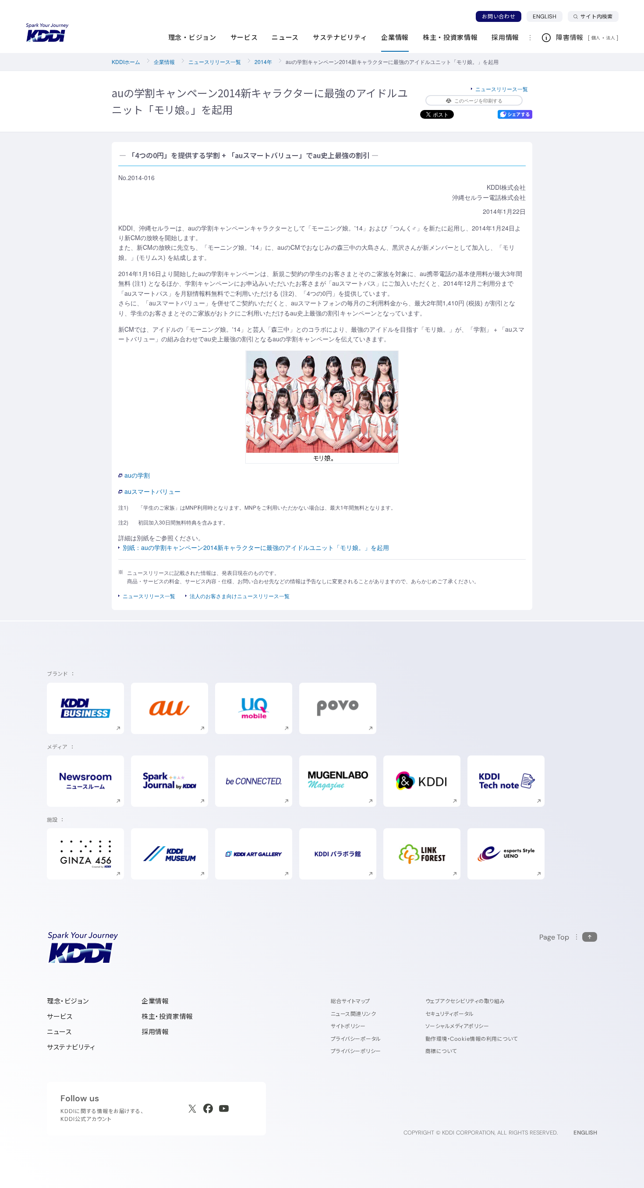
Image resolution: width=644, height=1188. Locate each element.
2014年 (263, 61)
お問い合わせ (498, 16)
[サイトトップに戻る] (47, 33)
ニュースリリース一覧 (214, 61)
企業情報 (164, 61)
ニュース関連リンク (353, 1014)
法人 (611, 38)
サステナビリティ (71, 1047)
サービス (59, 1016)
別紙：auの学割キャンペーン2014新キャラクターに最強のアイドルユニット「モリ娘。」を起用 (256, 547)
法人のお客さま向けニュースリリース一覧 (240, 595)
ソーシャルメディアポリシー (457, 1026)
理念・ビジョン (67, 1001)
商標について (441, 1051)
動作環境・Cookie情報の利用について (471, 1039)
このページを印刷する (478, 100)
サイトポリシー (348, 1026)
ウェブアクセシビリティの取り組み (465, 1001)
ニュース (59, 1031)
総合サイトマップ (350, 1001)
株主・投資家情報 (167, 1016)
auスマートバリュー (152, 491)
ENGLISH (548, 16)
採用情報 (155, 1031)
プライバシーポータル (356, 1039)
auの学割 (137, 475)
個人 (596, 38)
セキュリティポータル (449, 1014)
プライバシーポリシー (356, 1051)
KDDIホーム (126, 61)
